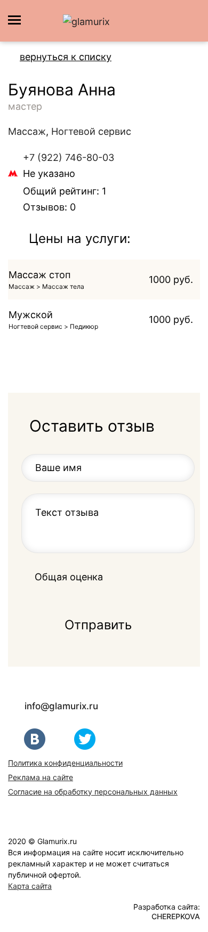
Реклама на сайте (40, 777)
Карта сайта (30, 885)
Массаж (27, 131)
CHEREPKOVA (175, 916)
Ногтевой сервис (91, 131)
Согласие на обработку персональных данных (93, 791)
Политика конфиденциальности (65, 762)
